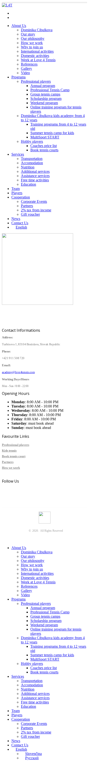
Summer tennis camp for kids (52, 133)
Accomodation (32, 163)
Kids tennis (9, 450)
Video (25, 73)
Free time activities (35, 180)
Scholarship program (45, 99)
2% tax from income (36, 210)
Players (16, 193)
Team (15, 189)
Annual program (42, 86)
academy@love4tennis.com (32, 13)
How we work (32, 43)
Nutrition (27, 167)
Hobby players (32, 141)
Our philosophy (32, 38)
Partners (27, 206)
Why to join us (32, 47)
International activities (37, 51)
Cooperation (20, 197)
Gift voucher (30, 214)
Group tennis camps (45, 94)
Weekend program (44, 103)
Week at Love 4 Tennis (38, 60)
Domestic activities (35, 56)
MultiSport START (44, 137)
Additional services (35, 171)
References (29, 64)
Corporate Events (34, 201)
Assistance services (35, 176)
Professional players (36, 81)
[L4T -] (7, 5)
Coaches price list (43, 146)
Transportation (31, 159)
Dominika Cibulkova (36, 30)
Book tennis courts (44, 150)
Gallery (26, 68)
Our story (28, 34)
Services (17, 154)
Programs (18, 77)
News (15, 219)
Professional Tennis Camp (50, 90)
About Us (18, 26)
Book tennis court (13, 456)
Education (28, 184)
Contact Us (19, 223)
